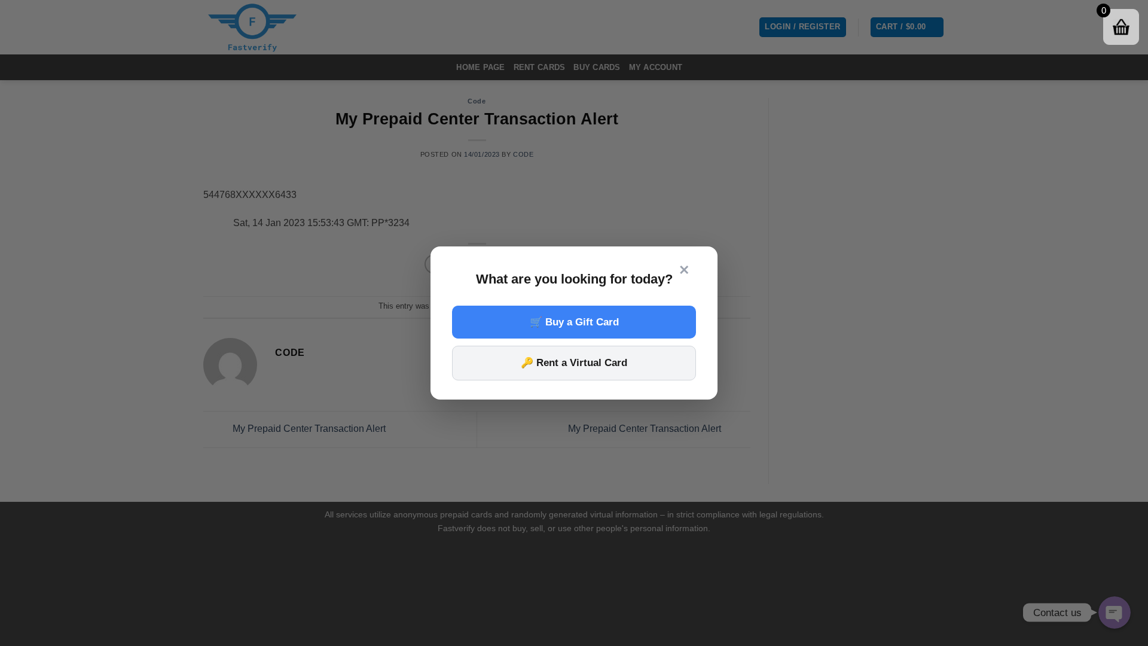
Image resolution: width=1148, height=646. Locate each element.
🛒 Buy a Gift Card (574, 322)
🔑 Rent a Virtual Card (574, 362)
